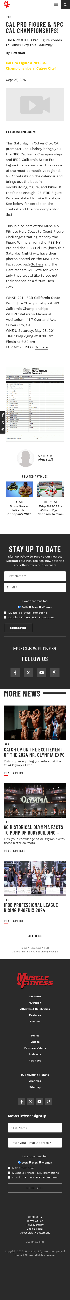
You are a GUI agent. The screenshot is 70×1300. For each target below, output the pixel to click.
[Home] (7, 6)
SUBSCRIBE (18, 628)
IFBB (8, 17)
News (19, 502)
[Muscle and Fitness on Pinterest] (55, 672)
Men (35, 607)
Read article (15, 773)
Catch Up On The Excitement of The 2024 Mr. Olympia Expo (34, 752)
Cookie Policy (35, 1228)
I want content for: (35, 600)
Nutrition (35, 1002)
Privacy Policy (35, 1224)
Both (24, 607)
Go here (37, 264)
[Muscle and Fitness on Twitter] (28, 672)
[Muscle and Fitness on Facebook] (15, 672)
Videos (35, 1041)
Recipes (35, 1021)
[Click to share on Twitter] (2, 422)
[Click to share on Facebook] (2, 415)
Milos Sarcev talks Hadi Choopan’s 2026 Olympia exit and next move (19, 514)
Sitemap (35, 1087)
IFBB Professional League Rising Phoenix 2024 (31, 907)
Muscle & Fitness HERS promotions (35, 1172)
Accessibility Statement (35, 1232)
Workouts (35, 996)
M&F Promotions (23, 1168)
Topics (35, 1035)
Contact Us (35, 1217)
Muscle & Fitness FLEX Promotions (31, 617)
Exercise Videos (35, 1048)
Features (35, 1015)
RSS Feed (35, 1060)
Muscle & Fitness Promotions (27, 612)
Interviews (51, 502)
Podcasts (35, 1054)
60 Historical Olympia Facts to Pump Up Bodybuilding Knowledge (33, 832)
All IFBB (35, 935)
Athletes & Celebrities (35, 1008)
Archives (35, 1080)
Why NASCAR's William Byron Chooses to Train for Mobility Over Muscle (50, 514)
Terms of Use (35, 1220)
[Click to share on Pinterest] (2, 430)
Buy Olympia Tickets (35, 1074)
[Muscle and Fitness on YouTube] (41, 672)
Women (47, 607)
